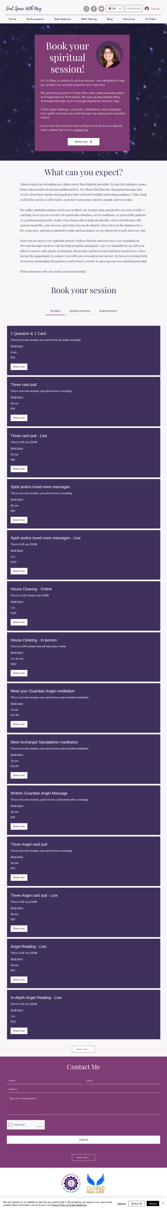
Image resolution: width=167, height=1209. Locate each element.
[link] (55, 310)
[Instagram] (86, 9)
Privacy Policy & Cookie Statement (69, 1205)
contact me (80, 130)
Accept (152, 1203)
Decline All (136, 1203)
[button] (19, 367)
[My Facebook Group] (94, 9)
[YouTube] (101, 9)
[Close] (163, 1203)
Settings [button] (121, 1203)
